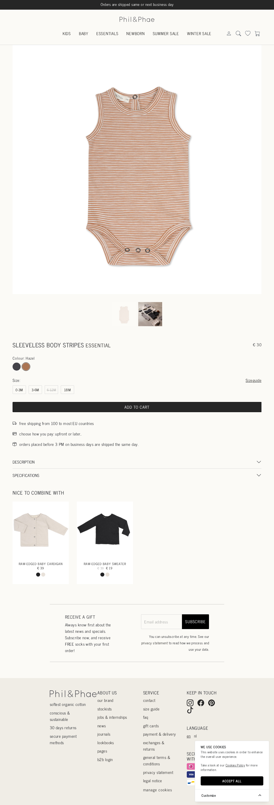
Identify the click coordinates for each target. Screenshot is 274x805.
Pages (102, 750)
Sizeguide (253, 380)
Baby (83, 33)
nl (195, 735)
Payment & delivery (159, 734)
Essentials (107, 33)
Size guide (151, 708)
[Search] (228, 34)
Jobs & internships (112, 717)
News (101, 725)
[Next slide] (252, 169)
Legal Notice (152, 780)
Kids (67, 33)
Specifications (26, 475)
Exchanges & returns (154, 745)
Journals (104, 734)
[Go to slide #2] (150, 314)
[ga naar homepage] (137, 19)
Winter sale (199, 33)
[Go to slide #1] (124, 314)
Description (24, 461)
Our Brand (105, 700)
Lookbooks (105, 742)
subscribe (195, 621)
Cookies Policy (235, 765)
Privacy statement (158, 772)
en (189, 735)
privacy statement (154, 643)
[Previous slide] (21, 169)
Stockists (104, 708)
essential (98, 345)
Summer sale (166, 33)
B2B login (105, 759)
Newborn (135, 33)
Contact (149, 700)
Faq (145, 717)
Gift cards (151, 725)
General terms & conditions (156, 760)
